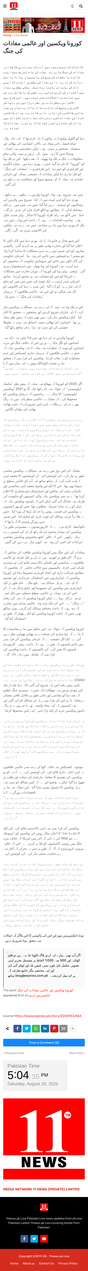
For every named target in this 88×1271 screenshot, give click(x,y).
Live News (21, 35)
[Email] (63, 1028)
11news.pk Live (59, 1256)
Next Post (76, 1053)
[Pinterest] (54, 1028)
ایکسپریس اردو (39, 995)
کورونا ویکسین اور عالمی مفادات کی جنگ (45, 990)
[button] (5, 6)
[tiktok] (63, 1239)
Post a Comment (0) (44, 1043)
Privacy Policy (68, 1263)
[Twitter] (27, 1028)
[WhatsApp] (36, 1028)
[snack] (54, 1239)
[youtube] (44, 1239)
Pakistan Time (23, 1066)
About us (29, 1263)
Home (7, 35)
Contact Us (46, 1263)
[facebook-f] (24, 1239)
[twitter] (34, 1239)
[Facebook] (17, 1028)
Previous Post (14, 1053)
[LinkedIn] (45, 1028)
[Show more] (73, 1028)
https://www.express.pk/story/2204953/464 (47, 1016)
